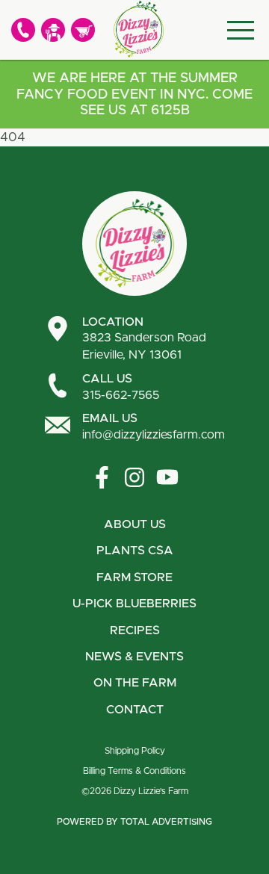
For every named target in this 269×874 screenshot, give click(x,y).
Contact (135, 710)
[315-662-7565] (23, 30)
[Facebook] (101, 477)
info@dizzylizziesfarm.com (153, 426)
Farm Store (134, 577)
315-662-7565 (120, 387)
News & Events (134, 657)
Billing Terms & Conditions (134, 770)
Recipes (135, 630)
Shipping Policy (135, 750)
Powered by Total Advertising (134, 821)
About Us (135, 524)
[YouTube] (167, 477)
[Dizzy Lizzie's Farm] (138, 29)
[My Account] (53, 30)
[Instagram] (134, 477)
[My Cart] (83, 30)
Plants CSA (134, 551)
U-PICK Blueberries (134, 604)
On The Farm (134, 683)
